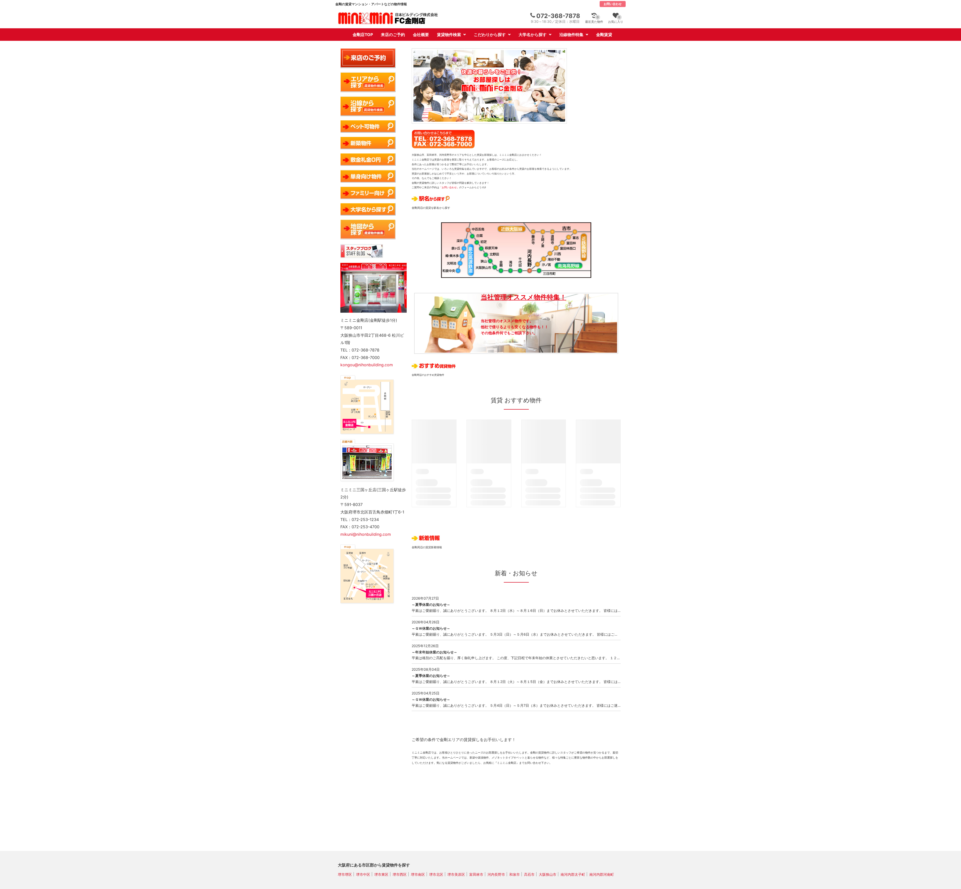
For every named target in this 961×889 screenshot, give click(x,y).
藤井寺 (534, 230)
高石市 (529, 874)
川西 (551, 253)
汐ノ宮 (538, 265)
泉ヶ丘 (462, 248)
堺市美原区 (456, 874)
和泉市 (514, 874)
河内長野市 (496, 874)
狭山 (489, 261)
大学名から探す (533, 34)
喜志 (570, 235)
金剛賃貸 (604, 34)
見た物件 (594, 19)
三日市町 (540, 272)
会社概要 (421, 34)
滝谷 (510, 272)
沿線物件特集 (571, 34)
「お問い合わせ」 (449, 187)
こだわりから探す (490, 34)
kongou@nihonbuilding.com (366, 364)
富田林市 (476, 874)
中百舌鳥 (466, 228)
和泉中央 (456, 272)
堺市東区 (381, 874)
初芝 (475, 241)
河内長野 (530, 272)
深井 (464, 240)
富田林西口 (557, 247)
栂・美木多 (460, 256)
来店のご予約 (393, 34)
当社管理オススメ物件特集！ (523, 297)
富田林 (564, 241)
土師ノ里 (544, 230)
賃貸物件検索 (449, 34)
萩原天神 (480, 248)
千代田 (520, 272)
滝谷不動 (545, 259)
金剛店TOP (363, 34)
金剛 (500, 272)
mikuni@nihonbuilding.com (365, 534)
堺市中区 (363, 874)
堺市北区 (436, 874)
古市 (577, 230)
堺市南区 (418, 874)
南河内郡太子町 (573, 874)
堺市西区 (400, 874)
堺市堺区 (345, 874)
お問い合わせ (613, 4)
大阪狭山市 (494, 268)
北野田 (484, 255)
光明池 (458, 264)
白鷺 (471, 234)
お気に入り (615, 19)
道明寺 (553, 230)
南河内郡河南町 (601, 874)
